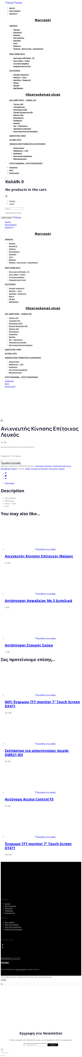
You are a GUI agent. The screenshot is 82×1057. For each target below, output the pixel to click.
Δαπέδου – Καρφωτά (22, 80)
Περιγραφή (9, 483)
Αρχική (12, 8)
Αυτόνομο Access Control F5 (29, 799)
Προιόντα (8, 908)
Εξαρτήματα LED (20, 110)
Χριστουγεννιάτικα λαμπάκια (25, 131)
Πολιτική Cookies (12, 925)
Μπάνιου (17, 46)
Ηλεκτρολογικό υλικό (62, 466)
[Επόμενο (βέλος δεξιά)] (3, 1055)
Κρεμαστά (17, 33)
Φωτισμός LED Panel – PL (24, 58)
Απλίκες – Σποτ (20, 77)
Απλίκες (16, 35)
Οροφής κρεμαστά (21, 75)
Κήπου (16, 83)
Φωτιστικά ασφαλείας (22, 156)
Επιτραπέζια (18, 38)
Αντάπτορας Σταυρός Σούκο (29, 645)
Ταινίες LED (18, 104)
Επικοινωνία (14, 173)
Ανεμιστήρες (18, 148)
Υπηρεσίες (13, 167)
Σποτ (15, 43)
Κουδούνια (17, 153)
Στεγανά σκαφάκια (21, 64)
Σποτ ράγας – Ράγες (21, 61)
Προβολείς (17, 121)
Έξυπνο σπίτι (15, 140)
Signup (12, 201)
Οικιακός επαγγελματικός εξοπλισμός (27, 144)
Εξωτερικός (14, 71)
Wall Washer (18, 88)
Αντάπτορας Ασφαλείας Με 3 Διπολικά (38, 600)
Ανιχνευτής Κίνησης (39, 469)
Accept (4, 980)
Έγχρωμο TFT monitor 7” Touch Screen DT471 (38, 845)
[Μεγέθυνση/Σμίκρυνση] (7, 1052)
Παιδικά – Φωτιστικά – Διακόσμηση (28, 49)
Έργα (11, 170)
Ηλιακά (16, 86)
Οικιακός (13, 26)
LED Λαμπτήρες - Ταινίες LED (22, 100)
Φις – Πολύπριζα (20, 126)
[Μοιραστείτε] (3, 1052)
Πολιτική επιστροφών (13, 929)
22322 (27, 469)
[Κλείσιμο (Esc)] (1, 1052)
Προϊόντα (13, 14)
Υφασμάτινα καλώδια (22, 129)
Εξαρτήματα (18, 118)
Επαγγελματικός (17, 54)
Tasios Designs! (20, 969)
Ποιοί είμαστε (14, 11)
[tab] (43, 483)
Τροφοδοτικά (19, 107)
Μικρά (13, 469)
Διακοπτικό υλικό (17, 136)
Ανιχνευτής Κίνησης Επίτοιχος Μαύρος (39, 556)
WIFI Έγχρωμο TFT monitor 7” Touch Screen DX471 (42, 704)
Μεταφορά (5, 469)
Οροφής (16, 30)
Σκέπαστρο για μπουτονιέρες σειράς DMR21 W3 (37, 752)
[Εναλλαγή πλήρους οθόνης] (5, 1052)
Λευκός (62, 469)
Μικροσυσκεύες (20, 159)
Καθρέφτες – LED (20, 151)
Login (11, 204)
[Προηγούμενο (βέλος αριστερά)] (1, 1055)
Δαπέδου (17, 41)
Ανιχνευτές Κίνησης (43, 466)
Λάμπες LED (18, 115)
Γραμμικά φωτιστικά (21, 66)
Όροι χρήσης (10, 922)
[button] (6, 196)
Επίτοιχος (53, 469)
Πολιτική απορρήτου (13, 927)
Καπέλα (16, 123)
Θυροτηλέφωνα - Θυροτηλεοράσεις (26, 163)
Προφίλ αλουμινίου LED (23, 112)
